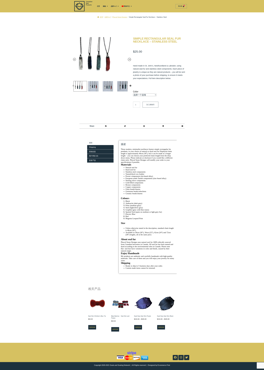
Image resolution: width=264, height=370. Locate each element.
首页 (101, 17)
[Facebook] (175, 357)
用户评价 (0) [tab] (93, 156)
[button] (106, 126)
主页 (98, 6)
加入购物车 (150, 104)
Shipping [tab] (92, 147)
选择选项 (92, 327)
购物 (104, 6)
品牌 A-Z (114, 6)
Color (135, 91)
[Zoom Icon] (102, 58)
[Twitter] (186, 357)
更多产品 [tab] (92, 160)
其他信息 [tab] (92, 151)
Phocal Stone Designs (119, 17)
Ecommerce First (164, 365)
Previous (73, 86)
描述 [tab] (90, 143)
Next (130, 86)
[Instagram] (181, 357)
